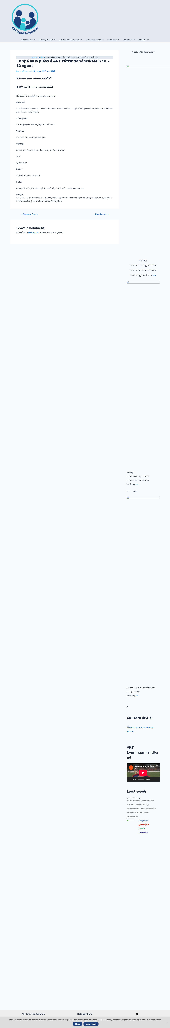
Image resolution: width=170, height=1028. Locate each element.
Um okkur (127, 39)
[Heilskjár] (156, 779)
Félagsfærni (143, 820)
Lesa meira (91, 1024)
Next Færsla (102, 214)
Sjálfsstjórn (143, 824)
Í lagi (77, 1024)
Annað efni (143, 832)
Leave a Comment (24, 71)
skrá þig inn (33, 232)
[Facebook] (137, 1014)
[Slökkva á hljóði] (152, 779)
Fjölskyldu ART (46, 39)
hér (154, 275)
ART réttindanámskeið (69, 39)
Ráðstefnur (112, 39)
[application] (143, 772)
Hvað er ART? (27, 39)
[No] (167, 1022)
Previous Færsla (29, 214)
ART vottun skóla (93, 39)
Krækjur (142, 39)
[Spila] (130, 779)
